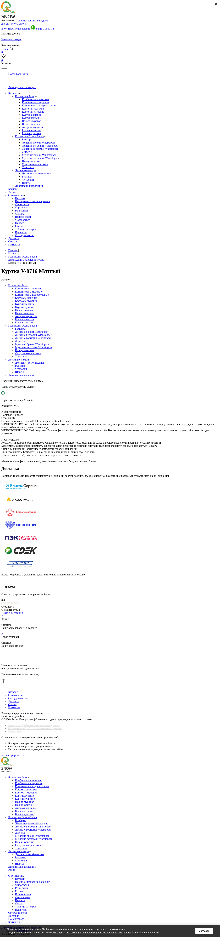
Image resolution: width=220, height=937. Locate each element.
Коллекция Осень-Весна (22, 325)
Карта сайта (15, 731)
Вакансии (21, 909)
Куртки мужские (25, 307)
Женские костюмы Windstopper (33, 337)
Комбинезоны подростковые (32, 294)
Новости (20, 900)
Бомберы (20, 328)
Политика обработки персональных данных (34, 725)
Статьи (12, 704)
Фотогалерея (22, 897)
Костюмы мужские (26, 300)
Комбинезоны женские (28, 288)
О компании (15, 695)
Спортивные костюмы (28, 353)
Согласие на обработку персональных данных (35, 728)
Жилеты (20, 341)
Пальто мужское (24, 310)
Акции (12, 869)
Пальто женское (24, 313)
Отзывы (20, 891)
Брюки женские (24, 319)
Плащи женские (24, 350)
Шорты (19, 371)
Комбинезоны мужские (28, 291)
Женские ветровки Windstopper (33, 334)
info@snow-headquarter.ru (15, 28)
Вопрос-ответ (23, 894)
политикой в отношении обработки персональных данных (98, 932)
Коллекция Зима (18, 285)
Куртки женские (24, 303)
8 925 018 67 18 (45, 28)
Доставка (13, 701)
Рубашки (20, 365)
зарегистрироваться (12, 755)
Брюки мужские (24, 322)
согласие (58, 932)
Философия (22, 884)
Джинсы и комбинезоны (29, 362)
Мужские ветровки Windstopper (33, 347)
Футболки (21, 368)
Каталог (13, 691)
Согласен (204, 930)
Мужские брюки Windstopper (32, 344)
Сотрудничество (18, 698)
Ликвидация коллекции (22, 375)
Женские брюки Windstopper (31, 331)
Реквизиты (21, 888)
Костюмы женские (26, 297)
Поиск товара (16, 918)
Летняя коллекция (18, 359)
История (20, 878)
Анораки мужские (26, 316)
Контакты (14, 707)
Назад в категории (12, 612)
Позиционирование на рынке (32, 881)
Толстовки (21, 356)
